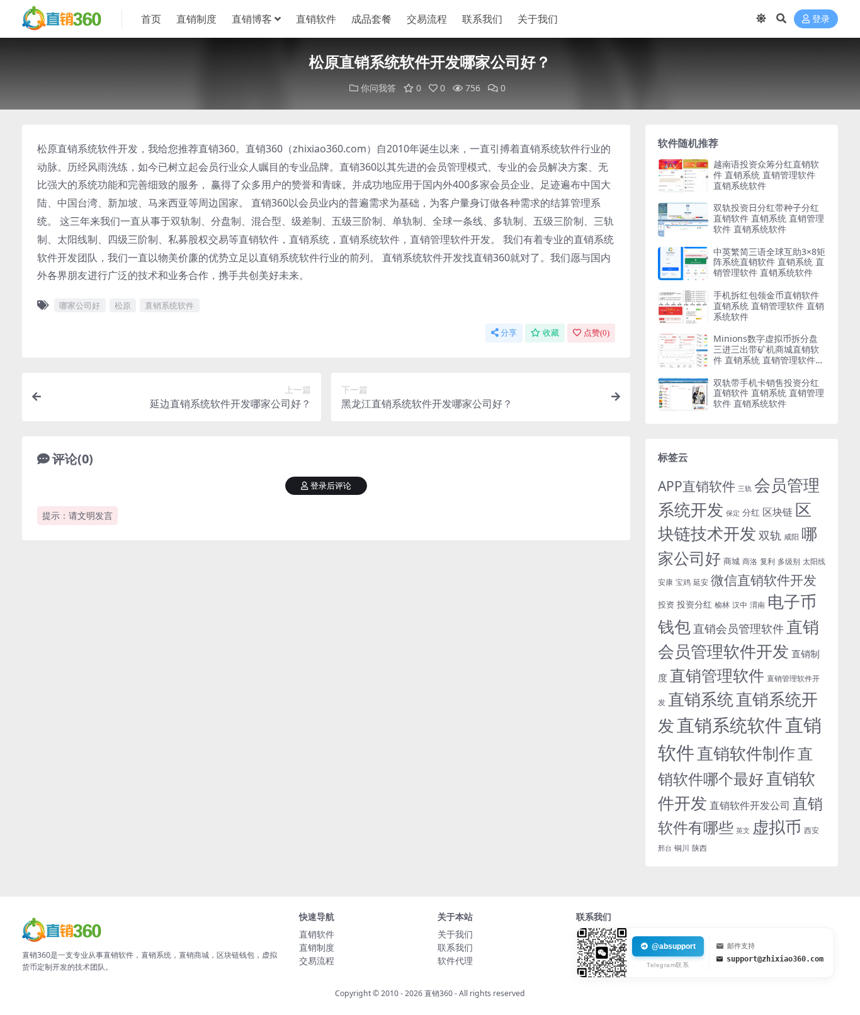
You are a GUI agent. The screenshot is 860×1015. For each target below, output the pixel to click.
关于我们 (538, 19)
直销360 (438, 993)
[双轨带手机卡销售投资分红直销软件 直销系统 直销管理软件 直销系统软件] (683, 394)
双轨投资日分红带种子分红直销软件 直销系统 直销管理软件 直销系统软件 (768, 218)
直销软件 (316, 19)
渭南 (757, 604)
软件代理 (455, 961)
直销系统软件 (169, 305)
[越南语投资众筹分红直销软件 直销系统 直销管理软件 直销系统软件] (683, 176)
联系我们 (482, 19)
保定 (733, 513)
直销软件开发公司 (750, 805)
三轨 (745, 488)
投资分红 (694, 604)
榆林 (722, 604)
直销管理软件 (717, 675)
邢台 (665, 848)
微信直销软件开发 (764, 580)
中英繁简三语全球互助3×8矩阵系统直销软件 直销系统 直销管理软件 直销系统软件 (769, 262)
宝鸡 (683, 582)
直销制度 (196, 19)
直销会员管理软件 (738, 628)
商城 (731, 561)
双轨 (770, 535)
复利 (767, 561)
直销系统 (700, 699)
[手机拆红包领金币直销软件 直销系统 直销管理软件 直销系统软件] (683, 307)
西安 (811, 830)
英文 (743, 830)
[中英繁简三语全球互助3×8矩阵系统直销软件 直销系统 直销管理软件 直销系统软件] (683, 263)
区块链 (777, 511)
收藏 (551, 332)
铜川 (681, 847)
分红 (751, 512)
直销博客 (252, 19)
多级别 (789, 561)
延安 (700, 582)
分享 (509, 332)
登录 (821, 19)
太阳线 (814, 561)
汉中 (739, 604)
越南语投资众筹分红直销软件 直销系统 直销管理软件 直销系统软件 (766, 174)
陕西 (699, 847)
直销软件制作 (746, 753)
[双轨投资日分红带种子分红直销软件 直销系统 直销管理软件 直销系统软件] (683, 219)
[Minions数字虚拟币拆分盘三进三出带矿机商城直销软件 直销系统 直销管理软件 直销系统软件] (683, 350)
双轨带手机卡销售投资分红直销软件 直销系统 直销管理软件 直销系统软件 (768, 393)
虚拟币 (776, 827)
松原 (123, 305)
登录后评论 (330, 485)
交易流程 (427, 19)
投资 (666, 604)
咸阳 (791, 536)
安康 (665, 582)
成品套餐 (371, 19)
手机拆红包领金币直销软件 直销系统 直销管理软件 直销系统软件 (768, 305)
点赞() (596, 332)
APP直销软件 (696, 486)
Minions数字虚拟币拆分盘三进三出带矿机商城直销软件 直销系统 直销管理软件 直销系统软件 (766, 354)
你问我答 (378, 88)
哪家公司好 (79, 305)
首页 (151, 19)
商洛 (749, 561)
